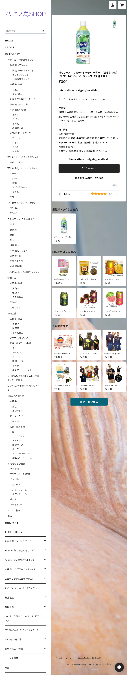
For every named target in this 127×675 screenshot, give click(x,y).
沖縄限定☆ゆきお (20, 104)
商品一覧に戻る (89, 402)
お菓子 (15, 89)
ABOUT (10, 47)
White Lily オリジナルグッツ (22, 168)
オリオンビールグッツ (20, 133)
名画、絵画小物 (17, 426)
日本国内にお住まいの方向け (89, 177)
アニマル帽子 (14, 510)
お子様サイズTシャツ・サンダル (22, 202)
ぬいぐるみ (17, 411)
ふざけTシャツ (19, 187)
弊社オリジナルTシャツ (23, 70)
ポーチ (15, 365)
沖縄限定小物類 (18, 109)
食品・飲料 (17, 94)
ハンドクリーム (19, 489)
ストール (16, 357)
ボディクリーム (19, 494)
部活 (12, 240)
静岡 (12, 235)
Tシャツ (16, 138)
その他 (15, 123)
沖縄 (14, 178)
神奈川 (13, 229)
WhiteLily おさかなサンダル (22, 157)
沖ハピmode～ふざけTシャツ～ (23, 272)
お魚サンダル (16, 162)
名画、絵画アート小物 (20, 343)
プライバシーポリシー (64, 658)
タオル (15, 115)
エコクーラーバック (21, 370)
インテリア (15, 479)
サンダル (14, 208)
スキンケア (15, 484)
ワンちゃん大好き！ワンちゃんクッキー (23, 630)
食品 (14, 406)
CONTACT (12, 523)
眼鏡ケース (17, 361)
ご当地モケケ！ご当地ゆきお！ (21, 219)
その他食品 (18, 297)
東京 (12, 224)
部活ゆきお (15, 255)
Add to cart (89, 168)
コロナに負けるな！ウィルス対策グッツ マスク (25, 618)
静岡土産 (12, 313)
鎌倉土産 (12, 278)
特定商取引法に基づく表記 (89, 658)
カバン (15, 119)
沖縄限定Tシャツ (18, 65)
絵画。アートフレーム (22, 457)
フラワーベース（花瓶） (21, 474)
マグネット (15, 469)
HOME (9, 40)
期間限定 (14, 245)
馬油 (9, 516)
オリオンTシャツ (20, 75)
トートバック (18, 352)
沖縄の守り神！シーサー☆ (23, 99)
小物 (12, 197)
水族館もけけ (17, 266)
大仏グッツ (15, 307)
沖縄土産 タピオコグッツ (20, 60)
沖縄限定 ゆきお (19, 250)
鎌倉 (14, 183)
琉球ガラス (17, 128)
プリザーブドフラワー (20, 337)
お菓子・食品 (16, 84)
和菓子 (15, 292)
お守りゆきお (16, 261)
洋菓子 (15, 288)
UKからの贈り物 (15, 396)
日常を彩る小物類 (16, 463)
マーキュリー (16, 504)
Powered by (85, 669)
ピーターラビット (18, 416)
